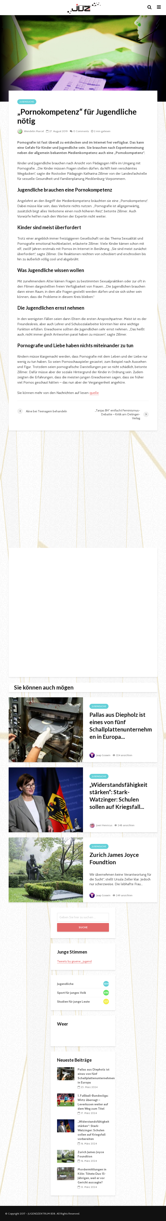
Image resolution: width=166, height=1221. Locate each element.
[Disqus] (83, 490)
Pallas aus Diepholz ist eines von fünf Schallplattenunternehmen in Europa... (120, 725)
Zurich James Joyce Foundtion (114, 858)
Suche (83, 927)
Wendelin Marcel (33, 131)
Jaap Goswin (103, 755)
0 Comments (81, 131)
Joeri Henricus (104, 825)
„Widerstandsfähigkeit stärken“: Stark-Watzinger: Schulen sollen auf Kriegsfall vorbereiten (93, 1130)
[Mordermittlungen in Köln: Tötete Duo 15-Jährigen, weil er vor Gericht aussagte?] (65, 1173)
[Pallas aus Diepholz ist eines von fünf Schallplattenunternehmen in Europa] (46, 729)
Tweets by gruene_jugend (74, 961)
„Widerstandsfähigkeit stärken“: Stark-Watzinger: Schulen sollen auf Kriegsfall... (118, 795)
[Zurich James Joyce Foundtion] (46, 869)
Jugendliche (27, 101)
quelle (94, 393)
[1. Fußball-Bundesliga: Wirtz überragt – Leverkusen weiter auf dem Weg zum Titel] (65, 1099)
